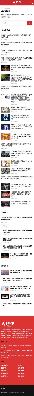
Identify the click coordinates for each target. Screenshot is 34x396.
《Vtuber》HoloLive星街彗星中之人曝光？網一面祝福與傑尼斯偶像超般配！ (21, 296)
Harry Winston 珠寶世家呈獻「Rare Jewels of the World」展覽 (21, 117)
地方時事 (3, 370)
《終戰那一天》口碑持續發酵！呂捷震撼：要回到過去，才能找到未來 (21, 194)
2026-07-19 (6, 282)
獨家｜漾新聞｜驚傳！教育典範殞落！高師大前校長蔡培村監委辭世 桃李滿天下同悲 (17, 279)
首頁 (2, 8)
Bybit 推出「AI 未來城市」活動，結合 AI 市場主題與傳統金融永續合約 (21, 67)
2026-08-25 (4, 90)
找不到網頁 (7, 8)
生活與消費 (21, 368)
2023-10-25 (13, 300)
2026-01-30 (13, 290)
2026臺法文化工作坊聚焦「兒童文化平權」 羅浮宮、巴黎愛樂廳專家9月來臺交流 (21, 136)
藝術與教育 (21, 373)
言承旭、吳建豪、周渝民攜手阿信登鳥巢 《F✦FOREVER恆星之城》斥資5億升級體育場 (21, 126)
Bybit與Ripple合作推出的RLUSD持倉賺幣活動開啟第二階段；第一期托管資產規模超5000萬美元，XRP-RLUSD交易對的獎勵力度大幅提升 (21, 98)
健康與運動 (4, 365)
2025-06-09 (6, 308)
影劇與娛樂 (4, 373)
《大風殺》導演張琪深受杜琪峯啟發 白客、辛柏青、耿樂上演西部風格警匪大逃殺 (21, 153)
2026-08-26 (4, 39)
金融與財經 (21, 376)
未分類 (20, 365)
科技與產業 (21, 370)
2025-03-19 (13, 275)
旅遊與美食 (4, 376)
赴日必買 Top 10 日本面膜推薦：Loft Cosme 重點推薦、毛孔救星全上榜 (20, 287)
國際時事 (3, 368)
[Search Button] (29, 23)
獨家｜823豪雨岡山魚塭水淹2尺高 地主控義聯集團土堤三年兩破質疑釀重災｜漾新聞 (17, 247)
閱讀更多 (5, 226)
